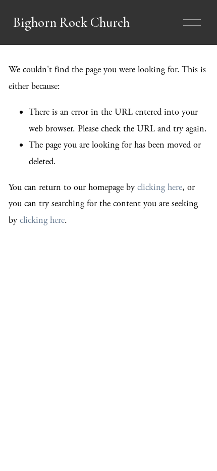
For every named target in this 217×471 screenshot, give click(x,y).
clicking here (159, 187)
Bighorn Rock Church (71, 22)
